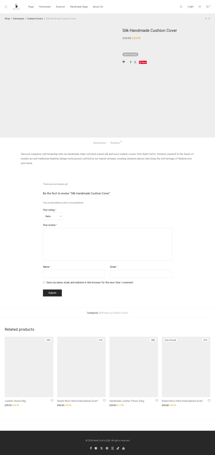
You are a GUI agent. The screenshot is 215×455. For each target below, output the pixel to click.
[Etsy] (112, 448)
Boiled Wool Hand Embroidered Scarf (77, 400)
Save (144, 62)
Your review (50, 225)
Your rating (49, 209)
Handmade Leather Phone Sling (126, 400)
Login (190, 6)
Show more (9, 405)
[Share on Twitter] (135, 62)
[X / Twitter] (101, 448)
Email (114, 266)
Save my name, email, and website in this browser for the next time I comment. (90, 282)
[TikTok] (118, 448)
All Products (105, 313)
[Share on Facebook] (130, 62)
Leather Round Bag (15, 400)
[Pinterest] (107, 448)
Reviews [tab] (116, 142)
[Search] (181, 7)
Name (47, 266)
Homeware (45, 6)
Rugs (31, 6)
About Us (98, 6)
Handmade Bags (79, 6)
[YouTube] (123, 448)
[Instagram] (95, 448)
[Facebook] (91, 448)
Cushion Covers (35, 18)
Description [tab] (99, 142)
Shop (7, 18)
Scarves (60, 6)
